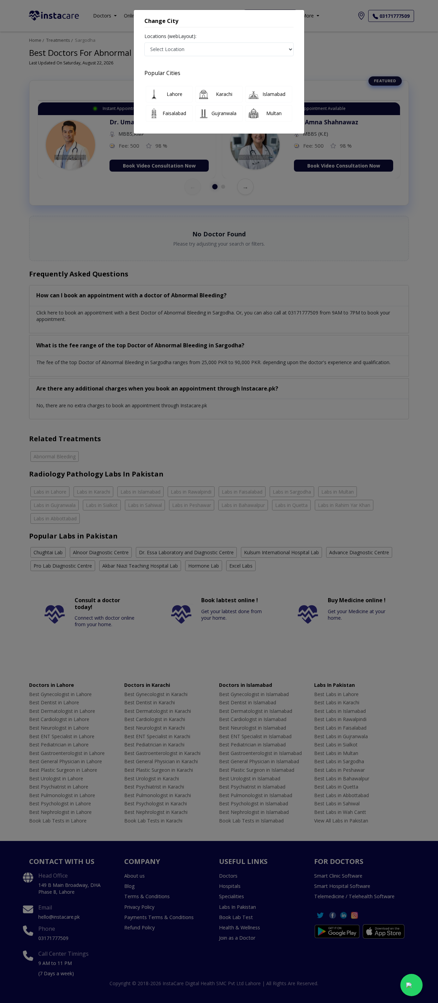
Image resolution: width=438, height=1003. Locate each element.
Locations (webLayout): (170, 36)
